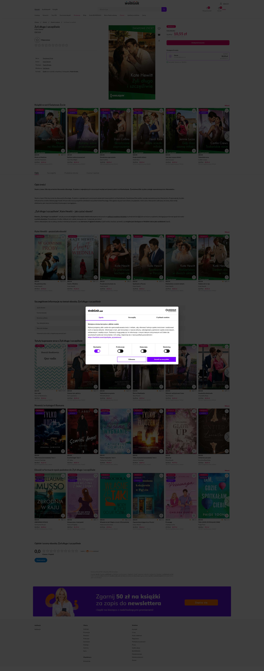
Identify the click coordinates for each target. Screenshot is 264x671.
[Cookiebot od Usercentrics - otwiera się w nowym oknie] (167, 310)
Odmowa (131, 359)
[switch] (120, 351)
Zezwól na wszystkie (161, 359)
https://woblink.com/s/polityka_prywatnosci (104, 337)
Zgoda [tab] (101, 317)
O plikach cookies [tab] (162, 317)
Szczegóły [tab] (132, 317)
